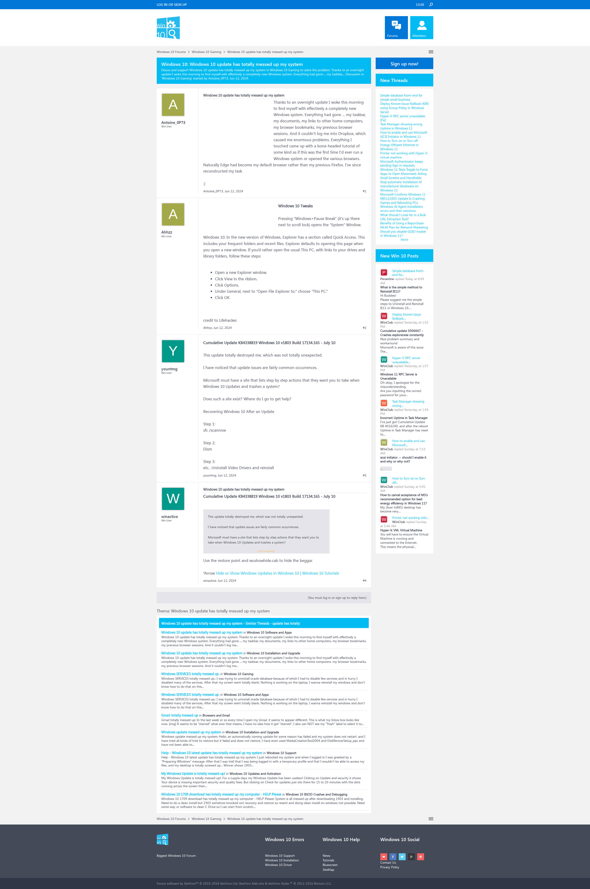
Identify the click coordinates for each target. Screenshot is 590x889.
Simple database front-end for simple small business (401, 97)
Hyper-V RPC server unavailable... (406, 360)
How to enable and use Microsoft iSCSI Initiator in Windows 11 (403, 134)
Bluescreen (330, 865)
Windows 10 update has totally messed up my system (201, 632)
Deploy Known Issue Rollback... (406, 316)
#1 (364, 191)
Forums (392, 35)
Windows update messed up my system (191, 732)
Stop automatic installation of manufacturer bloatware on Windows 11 (401, 186)
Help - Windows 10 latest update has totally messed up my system (211, 752)
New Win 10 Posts (399, 255)
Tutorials (328, 860)
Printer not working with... (410, 517)
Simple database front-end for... (408, 273)
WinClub (386, 322)
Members (419, 35)
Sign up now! (405, 63)
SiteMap (328, 869)
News (326, 855)
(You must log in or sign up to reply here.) (337, 597)
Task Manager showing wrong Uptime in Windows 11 (401, 126)
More (404, 239)
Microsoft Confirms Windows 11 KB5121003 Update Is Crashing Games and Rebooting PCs (403, 198)
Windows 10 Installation (282, 860)
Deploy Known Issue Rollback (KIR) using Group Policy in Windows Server (404, 107)
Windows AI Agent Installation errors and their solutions (401, 208)
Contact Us (388, 862)
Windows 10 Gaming (177, 78)
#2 (364, 328)
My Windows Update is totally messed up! (193, 773)
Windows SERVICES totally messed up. (190, 673)
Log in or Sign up (172, 4)
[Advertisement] (237, 128)
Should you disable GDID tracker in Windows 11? (403, 233)
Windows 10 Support (280, 855)
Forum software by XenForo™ (197, 883)
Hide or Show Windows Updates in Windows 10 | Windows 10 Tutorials (277, 573)
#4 (364, 581)
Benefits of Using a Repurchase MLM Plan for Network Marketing (404, 225)
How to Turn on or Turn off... (408, 480)
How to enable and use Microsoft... (408, 443)
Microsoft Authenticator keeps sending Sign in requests (401, 163)
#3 (364, 475)
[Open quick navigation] (431, 51)
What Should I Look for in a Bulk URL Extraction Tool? (403, 217)
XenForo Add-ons (251, 883)
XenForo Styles (278, 883)
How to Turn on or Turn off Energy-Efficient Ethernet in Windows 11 (399, 144)
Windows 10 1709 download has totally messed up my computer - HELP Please (221, 794)
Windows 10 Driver (278, 865)
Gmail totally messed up (179, 715)
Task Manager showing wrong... (408, 403)
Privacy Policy (389, 867)
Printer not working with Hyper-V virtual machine (404, 155)
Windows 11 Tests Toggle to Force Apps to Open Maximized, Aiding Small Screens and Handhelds (404, 173)
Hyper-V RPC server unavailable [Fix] (402, 118)
